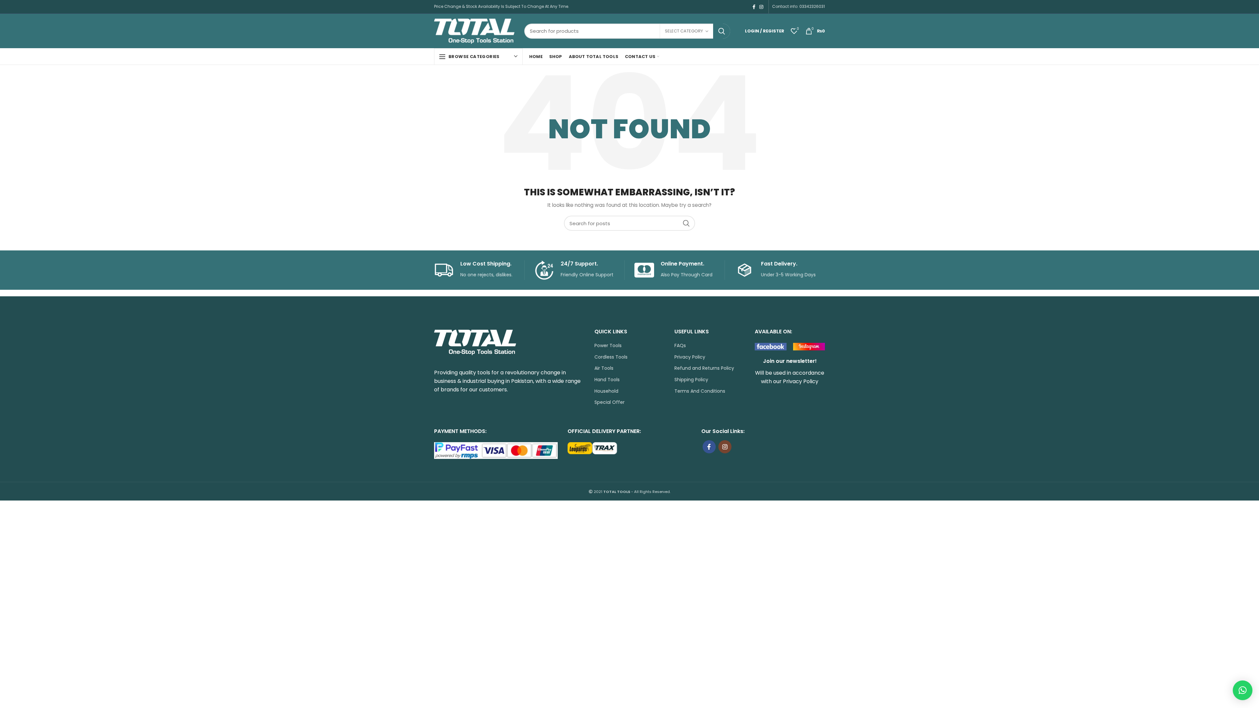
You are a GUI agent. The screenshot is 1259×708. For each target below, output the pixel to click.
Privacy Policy (689, 357)
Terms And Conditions (699, 391)
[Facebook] (753, 7)
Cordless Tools (611, 357)
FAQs (680, 346)
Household (606, 391)
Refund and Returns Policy (704, 368)
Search (721, 31)
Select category (684, 31)
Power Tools (608, 346)
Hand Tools (607, 380)
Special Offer (609, 402)
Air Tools (603, 368)
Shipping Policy (691, 380)
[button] (1242, 690)
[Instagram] (761, 7)
